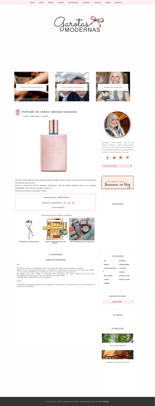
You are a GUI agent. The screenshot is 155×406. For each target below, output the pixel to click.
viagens (107, 283)
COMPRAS (86, 2)
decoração (108, 275)
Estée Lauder (35, 116)
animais (122, 261)
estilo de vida (124, 275)
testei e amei (124, 279)
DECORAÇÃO (73, 2)
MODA (41, 2)
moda (106, 279)
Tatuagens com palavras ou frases (118, 362)
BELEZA (50, 2)
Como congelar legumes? (118, 345)
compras (122, 268)
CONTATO (118, 2)
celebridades (124, 264)
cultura (122, 272)
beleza (25, 116)
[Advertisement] (77, 55)
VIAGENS (61, 2)
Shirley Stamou (63, 197)
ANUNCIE (98, 2)
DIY (105, 261)
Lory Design (104, 401)
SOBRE (107, 2)
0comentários (58, 207)
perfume (45, 116)
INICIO (32, 2)
